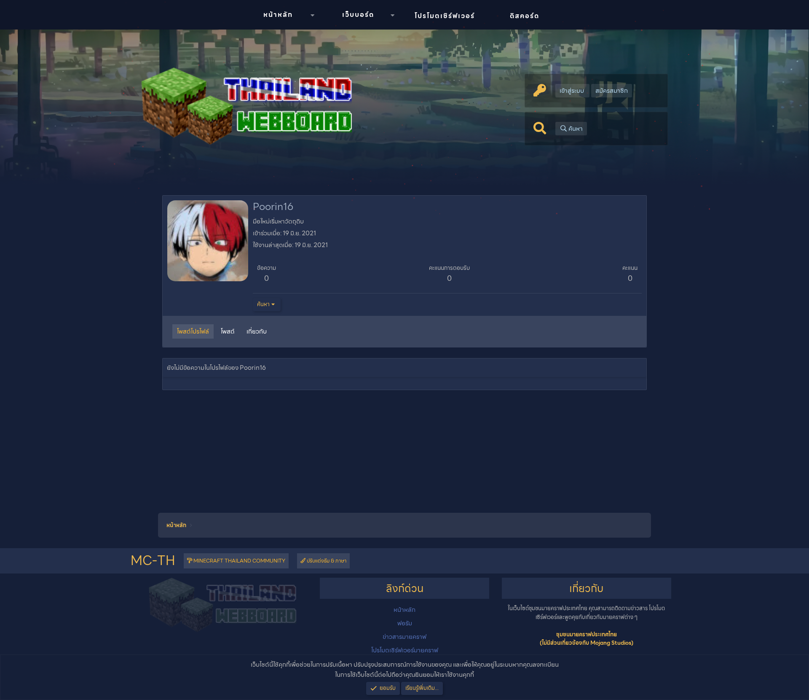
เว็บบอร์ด (358, 14)
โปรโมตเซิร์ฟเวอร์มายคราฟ (404, 650)
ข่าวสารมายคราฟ (404, 637)
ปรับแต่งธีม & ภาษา (325, 561)
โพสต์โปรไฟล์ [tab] (193, 331)
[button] (312, 15)
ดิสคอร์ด (524, 16)
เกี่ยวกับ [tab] (256, 331)
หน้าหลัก (278, 14)
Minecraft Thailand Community (238, 561)
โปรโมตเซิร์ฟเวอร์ (445, 16)
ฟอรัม (404, 623)
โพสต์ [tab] (228, 331)
